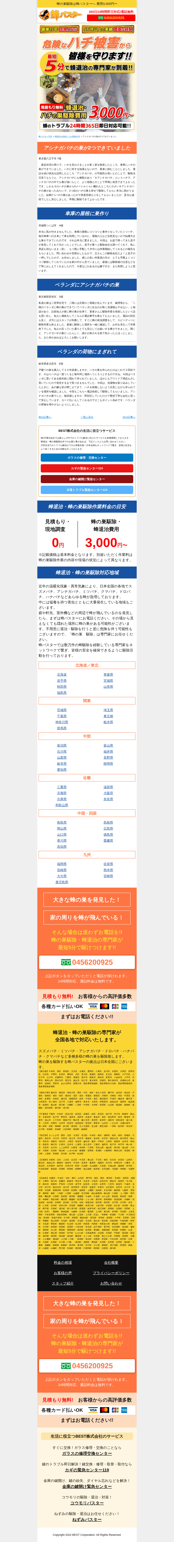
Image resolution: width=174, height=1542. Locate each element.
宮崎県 (108, 876)
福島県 (62, 692)
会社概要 (111, 1263)
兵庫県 (62, 799)
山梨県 (62, 757)
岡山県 (62, 828)
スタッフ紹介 (63, 1283)
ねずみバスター (87, 1519)
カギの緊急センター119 (87, 468)
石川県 (62, 751)
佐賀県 (108, 864)
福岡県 (62, 864)
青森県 (108, 674)
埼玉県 (108, 710)
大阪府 (108, 793)
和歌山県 (61, 805)
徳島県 (108, 834)
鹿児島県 (61, 882)
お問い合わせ (111, 1283)
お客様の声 (63, 1273)
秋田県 (62, 686)
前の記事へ (45, 417)
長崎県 (62, 870)
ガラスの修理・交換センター (87, 457)
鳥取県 (62, 822)
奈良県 (108, 799)
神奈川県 (61, 722)
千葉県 (62, 716)
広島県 (108, 828)
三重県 (62, 787)
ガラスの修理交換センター (87, 1453)
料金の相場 (63, 1263)
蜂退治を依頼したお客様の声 (67, 136)
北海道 (62, 674)
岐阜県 (62, 763)
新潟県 (62, 745)
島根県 (108, 822)
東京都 (108, 716)
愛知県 (62, 769)
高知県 (62, 846)
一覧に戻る (87, 417)
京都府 (62, 793)
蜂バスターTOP (46, 136)
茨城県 (62, 710)
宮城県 (108, 680)
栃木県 (108, 722)
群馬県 (62, 728)
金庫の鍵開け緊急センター (87, 479)
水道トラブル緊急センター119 (87, 489)
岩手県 (62, 680)
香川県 (62, 840)
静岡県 (108, 763)
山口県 (62, 834)
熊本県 (108, 870)
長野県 (108, 757)
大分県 (62, 876)
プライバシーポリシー (111, 1273)
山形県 (108, 686)
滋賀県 (108, 787)
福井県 (108, 751)
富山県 (108, 745)
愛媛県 (108, 840)
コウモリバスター (87, 1503)
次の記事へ (129, 417)
